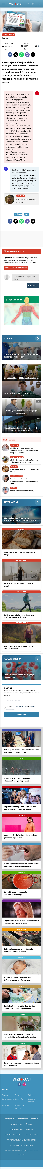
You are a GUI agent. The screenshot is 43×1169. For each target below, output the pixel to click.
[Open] (3, 3)
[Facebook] (39, 4)
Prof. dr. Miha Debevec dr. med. (9, 46)
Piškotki (28, 1124)
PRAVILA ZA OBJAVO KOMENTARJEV (16, 268)
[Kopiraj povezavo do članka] (33, 54)
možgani (18, 214)
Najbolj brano (9, 440)
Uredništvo (23, 1119)
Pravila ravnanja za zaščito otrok (21, 1140)
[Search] (28, 3)
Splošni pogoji (31, 1135)
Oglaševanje (10, 1119)
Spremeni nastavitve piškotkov (22, 1129)
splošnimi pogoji (22, 706)
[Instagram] (33, 4)
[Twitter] (15, 54)
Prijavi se (33, 286)
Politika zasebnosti (13, 1135)
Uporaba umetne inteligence (21, 1145)
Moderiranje (16, 1124)
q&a (26, 214)
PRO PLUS (34, 1119)
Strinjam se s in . (20, 707)
